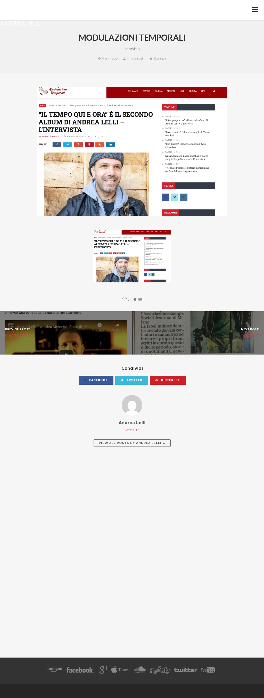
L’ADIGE (250, 332)
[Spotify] (160, 671)
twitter (134, 380)
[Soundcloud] (139, 671)
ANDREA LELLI (21, 23)
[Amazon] (54, 671)
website (132, 430)
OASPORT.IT (17, 332)
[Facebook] (80, 671)
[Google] (103, 671)
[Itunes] (120, 671)
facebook (98, 380)
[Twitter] (185, 671)
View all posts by (132, 443)
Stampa (160, 58)
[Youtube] (208, 671)
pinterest (170, 380)
